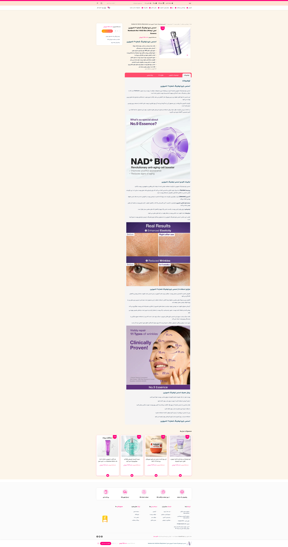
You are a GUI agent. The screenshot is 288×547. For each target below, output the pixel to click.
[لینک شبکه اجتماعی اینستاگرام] (97, 3)
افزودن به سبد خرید (107, 31)
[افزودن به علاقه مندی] (98, 543)
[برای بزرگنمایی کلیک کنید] (187, 55)
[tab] (186, 75)
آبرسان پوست (169, 24)
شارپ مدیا (155, 536)
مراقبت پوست (177, 24)
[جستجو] (101, 3)
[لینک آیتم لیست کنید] (165, 512)
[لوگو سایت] (190, 3)
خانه (191, 24)
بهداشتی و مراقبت (184, 24)
